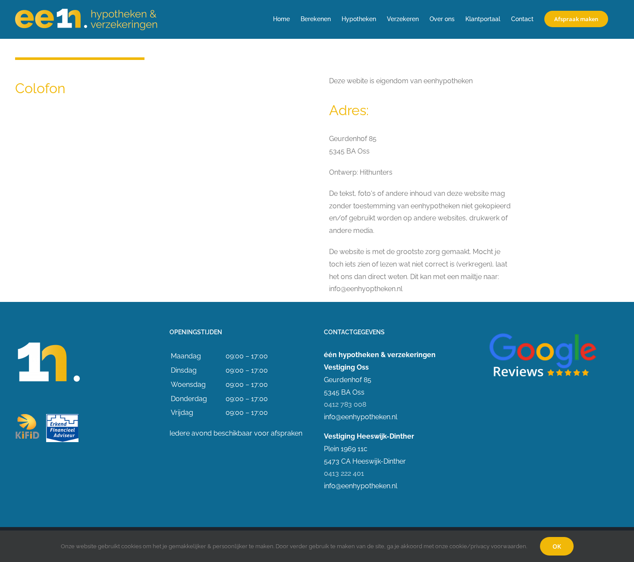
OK (556, 546)
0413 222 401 (344, 473)
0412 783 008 (345, 404)
